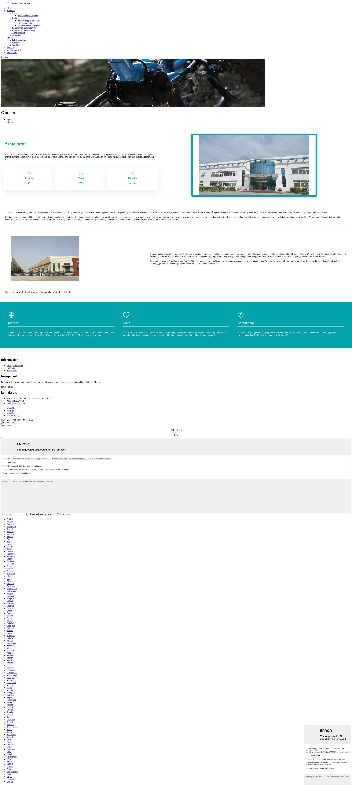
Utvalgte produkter (15, 365)
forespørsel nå (7, 387)
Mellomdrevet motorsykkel (29, 25)
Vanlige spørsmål (14, 50)
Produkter (11, 10)
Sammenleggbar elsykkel (28, 20)
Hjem (9, 8)
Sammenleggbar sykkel (28, 15)
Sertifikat (16, 45)
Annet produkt (18, 33)
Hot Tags (11, 368)
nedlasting (16, 35)
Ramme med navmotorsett (23, 30)
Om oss (10, 38)
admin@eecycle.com (16, 403)
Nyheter (10, 47)
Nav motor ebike (25, 23)
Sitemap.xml (12, 370)
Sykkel (15, 13)
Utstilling (16, 43)
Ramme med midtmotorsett (23, 28)
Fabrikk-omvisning (20, 40)
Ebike (14, 18)
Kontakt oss (12, 52)
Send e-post (6, 425)
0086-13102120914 (15, 401)
